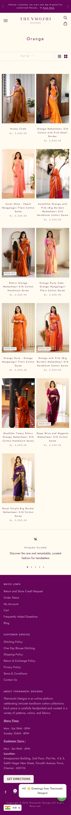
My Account (11, 604)
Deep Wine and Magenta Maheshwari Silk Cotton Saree (52, 437)
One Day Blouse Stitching (19, 648)
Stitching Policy (13, 642)
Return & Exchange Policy (19, 661)
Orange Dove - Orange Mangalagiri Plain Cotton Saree (18, 362)
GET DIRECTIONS (18, 779)
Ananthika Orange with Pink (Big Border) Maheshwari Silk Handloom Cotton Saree (52, 209)
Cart (6, 610)
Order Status (11, 598)
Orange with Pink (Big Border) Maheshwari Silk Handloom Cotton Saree (53, 362)
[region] (35, 548)
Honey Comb (18, 128)
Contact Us (10, 680)
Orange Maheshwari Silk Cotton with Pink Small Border (52, 132)
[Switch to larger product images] (59, 56)
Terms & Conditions (15, 673)
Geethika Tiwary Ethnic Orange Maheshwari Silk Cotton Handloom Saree (18, 437)
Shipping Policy (13, 654)
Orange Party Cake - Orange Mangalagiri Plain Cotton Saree (53, 286)
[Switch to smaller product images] (65, 56)
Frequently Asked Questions (21, 616)
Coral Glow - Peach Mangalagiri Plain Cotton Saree (18, 207)
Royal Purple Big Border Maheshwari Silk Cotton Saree (18, 512)
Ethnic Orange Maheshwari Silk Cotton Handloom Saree (18, 286)
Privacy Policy (12, 667)
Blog (6, 623)
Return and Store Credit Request (23, 591)
